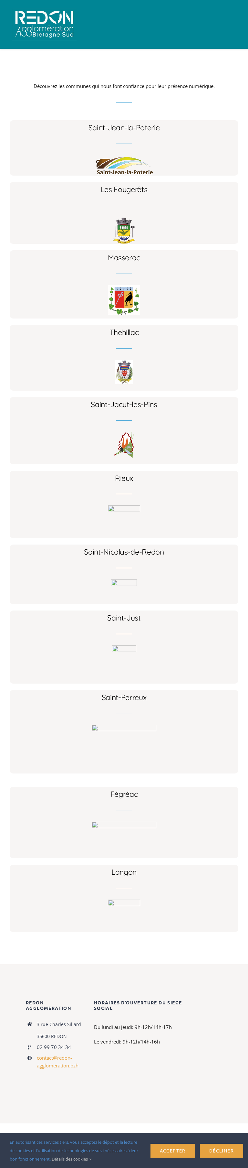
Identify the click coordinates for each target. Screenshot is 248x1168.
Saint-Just (124, 617)
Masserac (124, 257)
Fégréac (124, 794)
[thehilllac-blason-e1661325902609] (124, 362)
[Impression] (44, 10)
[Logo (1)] (124, 582)
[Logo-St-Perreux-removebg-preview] (124, 727)
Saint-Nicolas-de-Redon (124, 552)
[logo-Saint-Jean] (124, 157)
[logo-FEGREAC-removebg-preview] (124, 824)
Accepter (173, 1150)
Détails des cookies (70, 1159)
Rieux (124, 478)
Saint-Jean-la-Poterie (124, 127)
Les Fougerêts (124, 189)
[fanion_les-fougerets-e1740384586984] (124, 219)
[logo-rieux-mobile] (124, 507)
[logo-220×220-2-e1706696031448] (124, 647)
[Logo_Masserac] (124, 287)
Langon (124, 872)
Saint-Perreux (124, 697)
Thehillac (124, 332)
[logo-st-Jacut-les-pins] (124, 434)
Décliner (221, 1150)
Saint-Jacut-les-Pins (124, 404)
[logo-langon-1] (124, 902)
